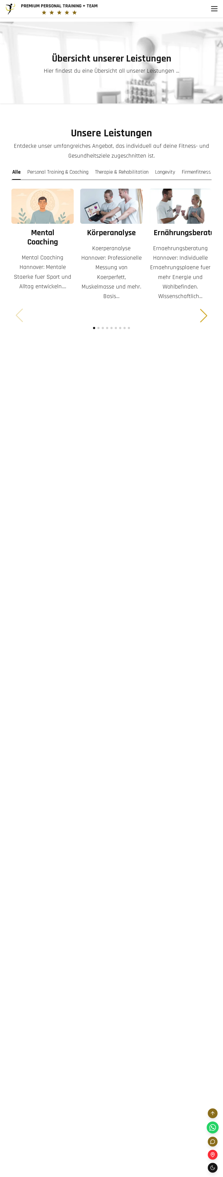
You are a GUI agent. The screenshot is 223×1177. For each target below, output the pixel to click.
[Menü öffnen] (214, 8)
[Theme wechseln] (213, 1168)
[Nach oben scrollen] (213, 1113)
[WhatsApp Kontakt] (213, 1127)
